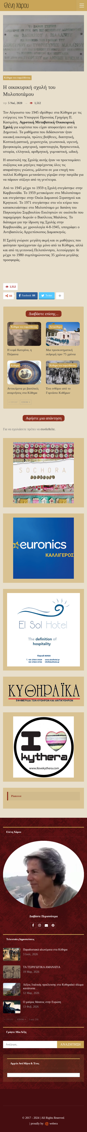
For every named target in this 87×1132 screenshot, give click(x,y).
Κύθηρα (15, 365)
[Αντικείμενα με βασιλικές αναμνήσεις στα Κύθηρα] (24, 372)
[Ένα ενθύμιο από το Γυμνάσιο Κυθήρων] (63, 372)
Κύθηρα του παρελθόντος (17, 77)
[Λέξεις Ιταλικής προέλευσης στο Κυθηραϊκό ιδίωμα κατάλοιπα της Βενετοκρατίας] (11, 989)
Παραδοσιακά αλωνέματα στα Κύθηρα (45, 949)
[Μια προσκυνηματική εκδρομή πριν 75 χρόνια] (63, 334)
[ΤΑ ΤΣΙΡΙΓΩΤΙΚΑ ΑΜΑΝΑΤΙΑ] (11, 971)
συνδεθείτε (47, 429)
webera (54, 1123)
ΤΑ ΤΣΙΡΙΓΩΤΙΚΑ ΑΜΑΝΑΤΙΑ (41, 967)
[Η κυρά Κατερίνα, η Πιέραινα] (24, 334)
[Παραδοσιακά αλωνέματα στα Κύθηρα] (11, 954)
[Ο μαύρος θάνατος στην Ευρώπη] (11, 1006)
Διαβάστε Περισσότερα (43, 916)
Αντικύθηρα (56, 326)
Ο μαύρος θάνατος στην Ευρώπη (42, 1002)
